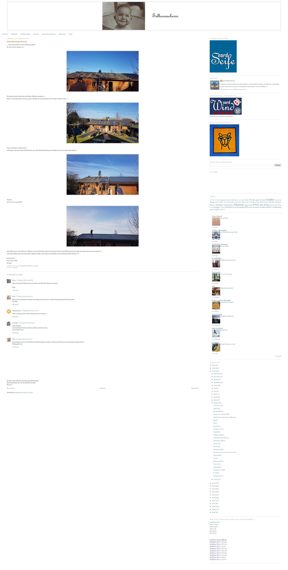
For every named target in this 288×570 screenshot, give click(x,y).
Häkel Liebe (245, 202)
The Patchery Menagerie (220, 244)
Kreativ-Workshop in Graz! (228, 344)
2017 (214, 486)
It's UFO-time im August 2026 (229, 232)
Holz (240, 202)
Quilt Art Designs (217, 328)
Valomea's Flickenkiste (219, 230)
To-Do (70, 34)
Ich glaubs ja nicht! (219, 470)
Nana (14, 280)
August (216, 385)
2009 (214, 509)
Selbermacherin (229, 80)
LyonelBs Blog (216, 258)
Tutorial (235, 207)
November (217, 377)
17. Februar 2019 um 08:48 (24, 280)
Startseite (5, 34)
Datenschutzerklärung (49, 34)
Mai (215, 394)
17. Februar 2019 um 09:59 (30, 311)
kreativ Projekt (214, 209)
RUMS (266, 205)
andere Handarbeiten (254, 207)
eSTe (13, 296)
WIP (246, 207)
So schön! (216, 473)
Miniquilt (278, 202)
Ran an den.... (217, 464)
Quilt (261, 205)
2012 (214, 501)
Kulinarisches (264, 202)
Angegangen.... (218, 467)
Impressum (62, 34)
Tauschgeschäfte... (218, 449)
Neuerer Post (11, 388)
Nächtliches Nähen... (219, 441)
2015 (214, 492)
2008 (214, 512)
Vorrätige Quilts (25, 34)
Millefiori (272, 202)
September (217, 382)
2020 (214, 368)
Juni (215, 391)
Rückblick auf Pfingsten (227, 316)
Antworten (15, 290)
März (215, 400)
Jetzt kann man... (218, 405)
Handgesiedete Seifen (216, 202)
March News (224, 330)
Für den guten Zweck (257, 200)
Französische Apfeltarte (227, 302)
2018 (214, 483)
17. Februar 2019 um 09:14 (24, 296)
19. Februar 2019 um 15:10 (24, 339)
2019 (214, 371)
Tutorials (36, 34)
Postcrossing (248, 205)
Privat (15, 267)
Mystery (212, 205)
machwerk (215, 342)
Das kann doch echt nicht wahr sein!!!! (225, 452)
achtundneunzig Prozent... (221, 438)
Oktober (216, 379)
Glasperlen (278, 200)
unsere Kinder (224, 218)
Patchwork (239, 204)
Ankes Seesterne (217, 314)
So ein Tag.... (217, 446)
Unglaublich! (217, 455)
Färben (247, 200)
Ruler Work (278, 205)
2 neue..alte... (217, 443)
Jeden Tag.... (217, 408)
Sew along (223, 207)
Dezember (217, 374)
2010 (214, 506)
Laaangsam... (217, 426)
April (215, 397)
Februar (216, 403)
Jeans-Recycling (254, 202)
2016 (214, 489)
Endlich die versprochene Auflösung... (225, 417)
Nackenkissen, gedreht (227, 288)
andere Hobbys (266, 207)
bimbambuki (216, 272)
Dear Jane (234, 200)
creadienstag (276, 207)
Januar (216, 479)
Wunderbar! (216, 432)
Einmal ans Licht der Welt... (221, 414)
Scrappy (217, 207)
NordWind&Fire (228, 205)
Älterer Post (194, 388)
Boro (229, 200)
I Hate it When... (225, 246)
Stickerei (229, 207)
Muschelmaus (16, 310)
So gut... (215, 458)
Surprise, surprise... (219, 435)
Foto (239, 200)
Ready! (215, 420)
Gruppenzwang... (218, 476)
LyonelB (15, 323)
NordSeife (14, 34)
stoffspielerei (222, 209)
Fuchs (242, 200)
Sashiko (211, 207)
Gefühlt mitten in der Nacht (228, 260)
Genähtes (270, 199)
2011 (214, 503)
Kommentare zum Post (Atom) (23, 392)
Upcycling (240, 207)
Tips (13, 339)
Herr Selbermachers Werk (231, 202)
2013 (214, 498)
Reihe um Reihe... (218, 461)
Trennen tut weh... (218, 429)
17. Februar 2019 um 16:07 (26, 323)
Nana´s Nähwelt (217, 216)
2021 (214, 365)
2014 (214, 495)
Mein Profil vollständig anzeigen (233, 89)
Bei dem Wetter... (218, 411)
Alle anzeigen (278, 356)
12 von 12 (213, 200)
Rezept (272, 205)
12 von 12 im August (226, 274)
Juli (215, 388)
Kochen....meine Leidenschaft (221, 300)
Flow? (215, 423)
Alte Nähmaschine (222, 200)
